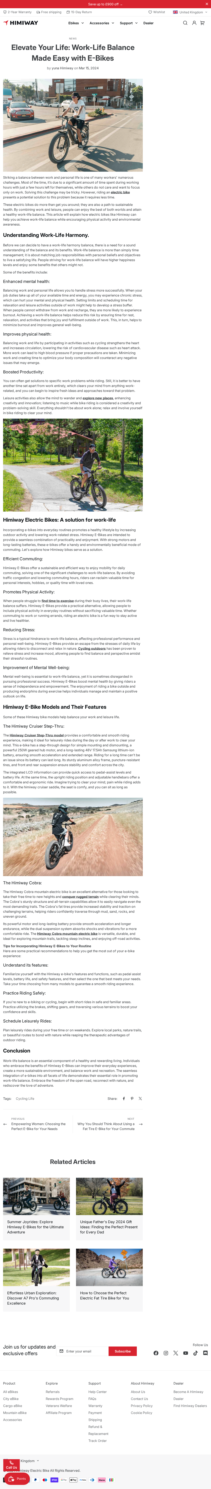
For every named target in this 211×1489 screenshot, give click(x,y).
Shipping (95, 1420)
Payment (95, 1413)
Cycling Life (25, 1098)
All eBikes (10, 1392)
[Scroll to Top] (203, 1466)
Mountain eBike (15, 1413)
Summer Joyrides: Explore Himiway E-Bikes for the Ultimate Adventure (35, 1227)
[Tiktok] (195, 1353)
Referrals (53, 1392)
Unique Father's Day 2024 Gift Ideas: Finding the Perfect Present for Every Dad (109, 1227)
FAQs (92, 1399)
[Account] (194, 23)
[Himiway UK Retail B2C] (20, 23)
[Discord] (205, 1353)
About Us (138, 1392)
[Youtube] (185, 1353)
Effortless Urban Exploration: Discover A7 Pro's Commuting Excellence (33, 1298)
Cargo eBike (12, 1406)
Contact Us (139, 1399)
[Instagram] (165, 1353)
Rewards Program (59, 1399)
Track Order (97, 1441)
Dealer (148, 23)
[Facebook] (123, 1098)
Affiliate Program (59, 1413)
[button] (202, 23)
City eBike (11, 1399)
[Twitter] (140, 1098)
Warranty (95, 1406)
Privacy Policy (142, 1406)
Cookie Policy (141, 1413)
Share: (112, 1098)
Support (126, 23)
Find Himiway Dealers (190, 1406)
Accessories (99, 23)
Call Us (11, 1467)
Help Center (97, 1392)
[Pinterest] (132, 1098)
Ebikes (73, 23)
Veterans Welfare (59, 1406)
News (73, 38)
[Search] (185, 23)
